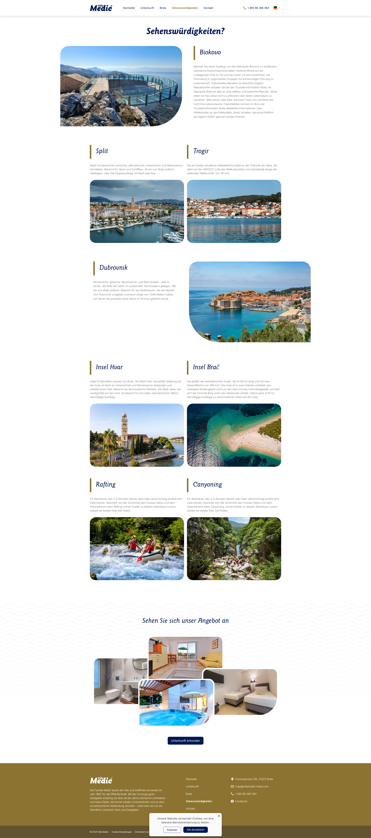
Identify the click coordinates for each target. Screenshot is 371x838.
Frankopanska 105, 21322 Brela (254, 779)
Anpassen (172, 829)
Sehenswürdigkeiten (185, 7)
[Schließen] (219, 816)
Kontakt (208, 7)
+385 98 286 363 (258, 7)
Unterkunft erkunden (185, 740)
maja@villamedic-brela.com (252, 786)
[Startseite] (101, 8)
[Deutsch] (277, 8)
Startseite (129, 7)
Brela (163, 7)
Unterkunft (147, 7)
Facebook (241, 801)
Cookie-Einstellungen (122, 832)
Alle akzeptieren (195, 829)
